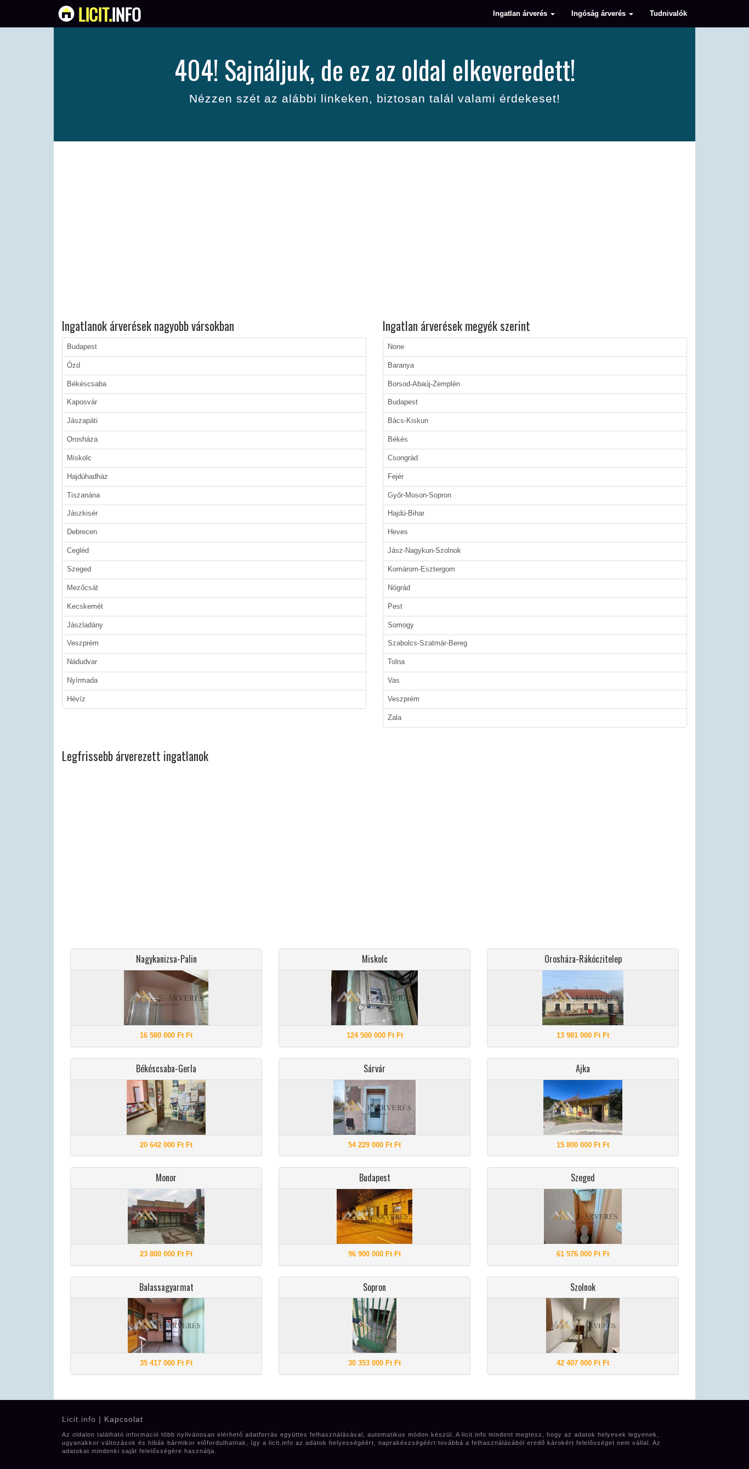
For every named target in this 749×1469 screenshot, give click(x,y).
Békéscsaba (86, 384)
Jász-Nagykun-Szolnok (424, 551)
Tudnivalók (668, 14)
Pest (395, 606)
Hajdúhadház (87, 477)
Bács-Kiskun (408, 421)
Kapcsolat (123, 1419)
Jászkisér (82, 513)
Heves (398, 532)
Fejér (396, 477)
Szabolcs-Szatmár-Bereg (427, 643)
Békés (398, 439)
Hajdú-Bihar (406, 513)
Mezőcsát (82, 588)
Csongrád (403, 458)
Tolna (396, 662)
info (109, 13)
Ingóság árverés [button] (599, 14)
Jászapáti (82, 421)
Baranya (401, 365)
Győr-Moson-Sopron (419, 495)
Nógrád (399, 588)
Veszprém (83, 643)
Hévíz (76, 699)
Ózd (73, 365)
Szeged (79, 569)
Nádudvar (82, 662)
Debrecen (82, 532)
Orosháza (82, 439)
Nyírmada (82, 680)
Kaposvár (82, 402)
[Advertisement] (374, 231)
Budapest (82, 347)
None (396, 347)
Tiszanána (83, 495)
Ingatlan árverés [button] (521, 14)
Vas (394, 680)
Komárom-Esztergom (421, 569)
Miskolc (79, 458)
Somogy (401, 625)
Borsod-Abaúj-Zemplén (424, 384)
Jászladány (85, 625)
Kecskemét (85, 606)
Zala (394, 718)
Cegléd (78, 551)
